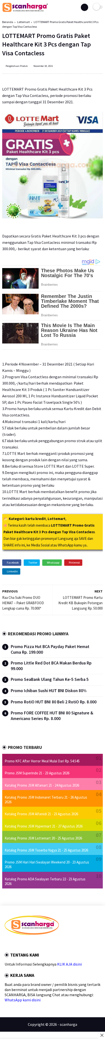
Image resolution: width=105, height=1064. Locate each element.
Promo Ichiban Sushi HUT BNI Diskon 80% (49, 690)
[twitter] (12, 943)
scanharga (68, 1024)
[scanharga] (25, 11)
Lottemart (23, 22)
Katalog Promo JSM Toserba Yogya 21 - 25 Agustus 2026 (46, 850)
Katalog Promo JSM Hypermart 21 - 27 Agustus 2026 (44, 826)
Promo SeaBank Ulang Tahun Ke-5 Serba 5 (50, 679)
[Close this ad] (101, 1035)
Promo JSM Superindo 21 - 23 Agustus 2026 (37, 773)
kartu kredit (35, 518)
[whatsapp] (19, 943)
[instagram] (32, 943)
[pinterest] (25, 943)
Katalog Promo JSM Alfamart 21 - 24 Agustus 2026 (42, 785)
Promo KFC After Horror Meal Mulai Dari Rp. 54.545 (42, 761)
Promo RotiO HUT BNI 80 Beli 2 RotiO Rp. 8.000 (53, 702)
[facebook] (6, 943)
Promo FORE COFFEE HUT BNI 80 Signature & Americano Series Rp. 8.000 (52, 715)
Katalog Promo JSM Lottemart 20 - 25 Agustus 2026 (43, 838)
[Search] (84, 7)
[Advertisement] (52, 1052)
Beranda (7, 22)
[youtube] (39, 943)
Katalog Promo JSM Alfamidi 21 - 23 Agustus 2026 (41, 814)
